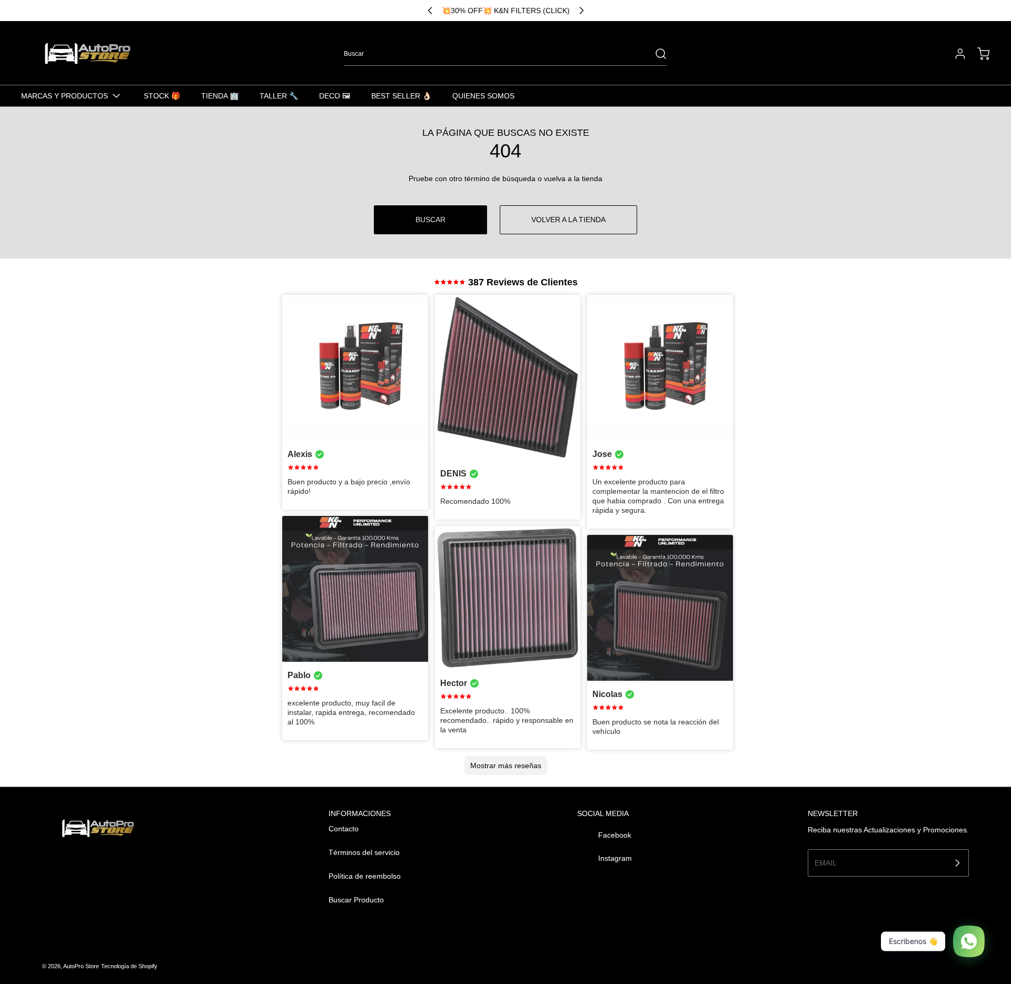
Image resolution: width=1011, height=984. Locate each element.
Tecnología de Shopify (129, 966)
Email (826, 862)
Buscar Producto (356, 900)
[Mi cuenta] (955, 53)
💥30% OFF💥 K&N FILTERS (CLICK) (506, 10)
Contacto (344, 828)
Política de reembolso (365, 876)
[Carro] (978, 53)
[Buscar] (655, 53)
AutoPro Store (81, 966)
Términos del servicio (364, 852)
